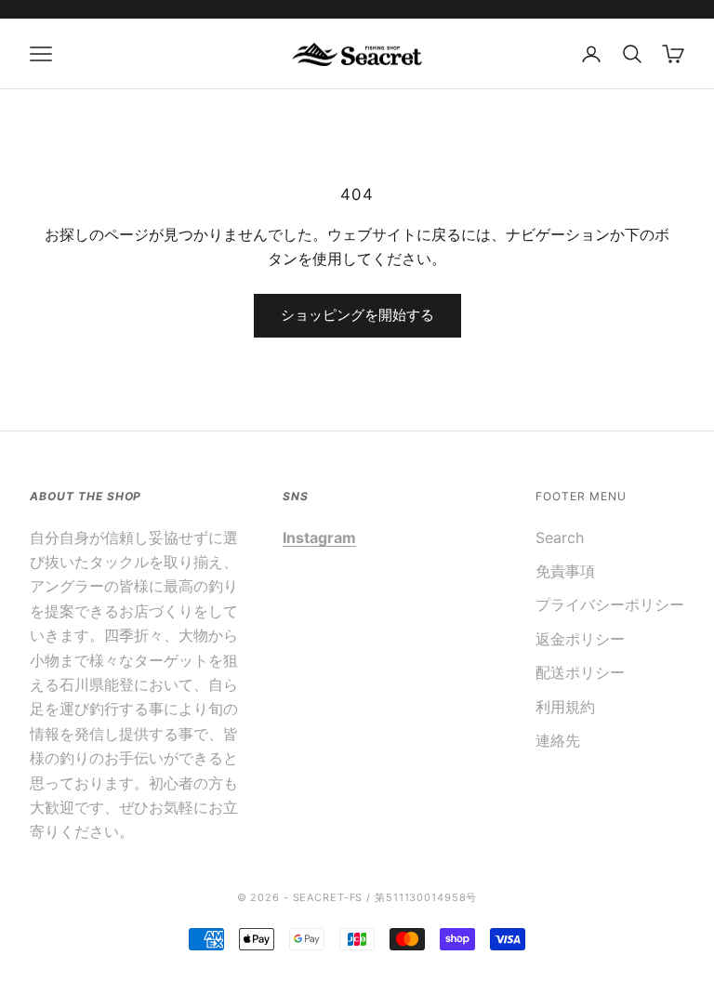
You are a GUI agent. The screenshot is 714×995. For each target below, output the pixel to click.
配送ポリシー (580, 672)
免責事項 (565, 571)
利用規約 (565, 706)
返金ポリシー (580, 639)
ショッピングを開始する (357, 315)
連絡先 (558, 740)
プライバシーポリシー (610, 604)
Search (560, 537)
